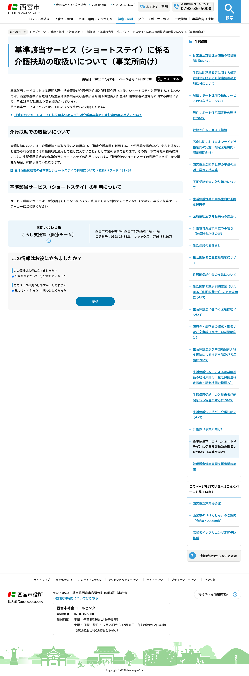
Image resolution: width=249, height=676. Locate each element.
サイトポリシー (156, 580)
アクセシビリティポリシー (124, 580)
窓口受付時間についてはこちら (76, 598)
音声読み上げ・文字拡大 (71, 5)
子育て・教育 (64, 19)
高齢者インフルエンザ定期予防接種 (214, 535)
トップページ (38, 32)
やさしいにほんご (124, 5)
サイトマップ (42, 580)
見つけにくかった (54, 290)
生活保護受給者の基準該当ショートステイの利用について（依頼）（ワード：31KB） (73, 170)
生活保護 (89, 32)
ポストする (171, 79)
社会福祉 (74, 32)
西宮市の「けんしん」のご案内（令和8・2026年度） (214, 518)
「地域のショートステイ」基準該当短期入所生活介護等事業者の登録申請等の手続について (78, 114)
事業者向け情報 (203, 19)
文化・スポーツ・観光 (153, 19)
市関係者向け (64, 580)
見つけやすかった (26, 290)
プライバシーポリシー (185, 580)
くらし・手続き (39, 19)
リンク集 (209, 580)
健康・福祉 (125, 19)
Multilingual (99, 5)
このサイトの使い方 (90, 580)
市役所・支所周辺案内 (213, 594)
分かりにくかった (54, 276)
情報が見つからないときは (218, 555)
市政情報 (180, 19)
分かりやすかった (26, 276)
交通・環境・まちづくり (95, 19)
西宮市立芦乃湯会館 (207, 503)
